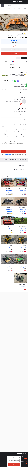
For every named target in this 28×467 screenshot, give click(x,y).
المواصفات (24, 57)
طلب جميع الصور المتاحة (14, 49)
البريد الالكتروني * (22, 119)
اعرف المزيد (13, 461)
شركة (15, 111)
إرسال (13, 151)
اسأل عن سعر (14, 46)
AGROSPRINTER (23, 72)
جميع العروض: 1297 (23, 92)
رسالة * (24, 139)
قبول (14, 464)
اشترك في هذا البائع (6, 89)
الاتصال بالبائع (14, 53)
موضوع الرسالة (21, 129)
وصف (18, 57)
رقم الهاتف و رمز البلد (20, 124)
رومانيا (10, 61)
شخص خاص (23, 111)
